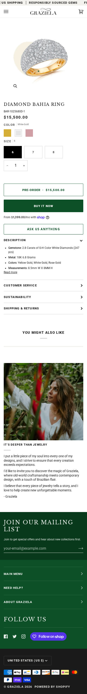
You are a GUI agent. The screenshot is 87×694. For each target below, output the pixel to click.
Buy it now (43, 206)
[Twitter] (15, 636)
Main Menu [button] (13, 574)
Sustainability (17, 297)
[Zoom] (15, 86)
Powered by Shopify (52, 686)
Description (15, 240)
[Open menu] (11, 11)
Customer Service (20, 285)
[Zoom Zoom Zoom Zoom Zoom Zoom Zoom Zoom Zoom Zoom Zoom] (43, 58)
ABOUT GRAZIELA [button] (18, 602)
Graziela (15, 686)
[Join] (77, 548)
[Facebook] (6, 636)
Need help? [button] (13, 588)
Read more (10, 272)
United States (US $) (26, 660)
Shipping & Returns (21, 308)
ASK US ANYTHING (43, 229)
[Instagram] (23, 636)
